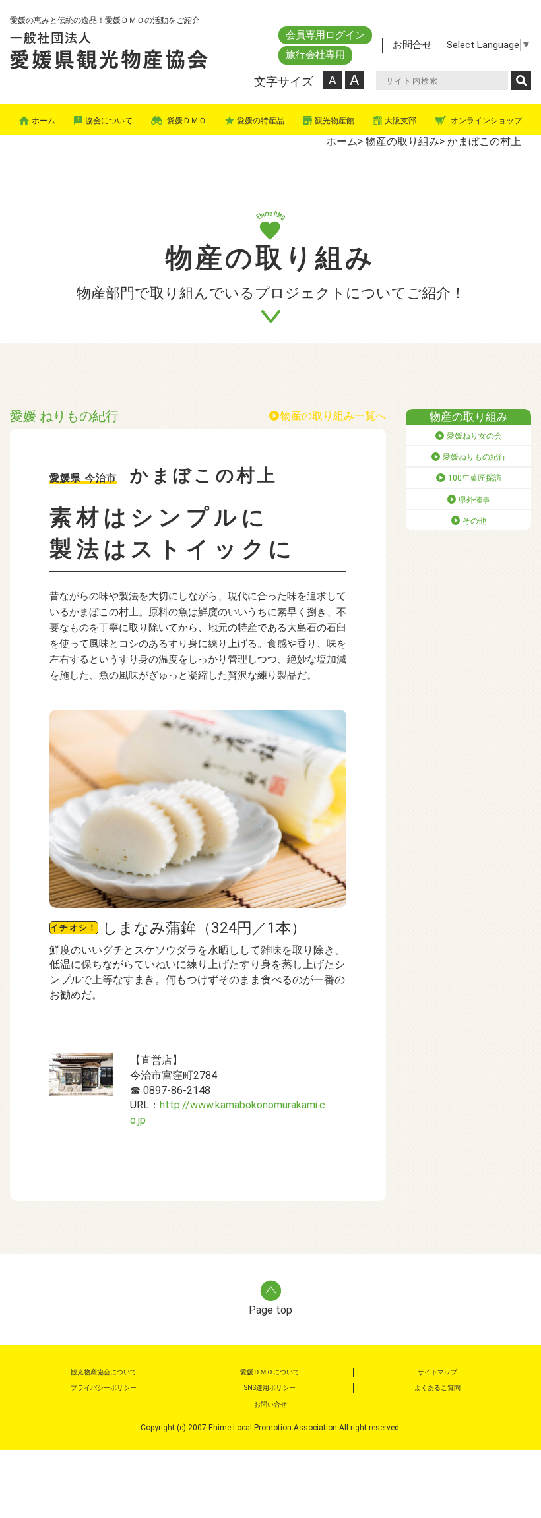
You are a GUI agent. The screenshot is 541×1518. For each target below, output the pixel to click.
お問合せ (412, 45)
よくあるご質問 (437, 1387)
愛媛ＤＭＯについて (270, 1372)
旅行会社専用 (315, 55)
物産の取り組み (402, 141)
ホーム (342, 141)
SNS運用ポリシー (270, 1387)
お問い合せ (270, 1404)
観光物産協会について (104, 1372)
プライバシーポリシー (104, 1387)
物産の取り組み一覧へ (333, 416)
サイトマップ (437, 1372)
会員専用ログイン (325, 35)
